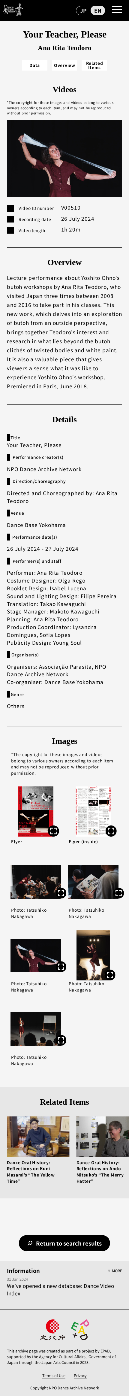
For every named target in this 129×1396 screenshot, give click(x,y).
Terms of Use (53, 1375)
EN (97, 10)
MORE (117, 1270)
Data (34, 65)
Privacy (80, 1375)
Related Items (94, 65)
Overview (64, 65)
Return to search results (69, 1243)
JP (83, 10)
